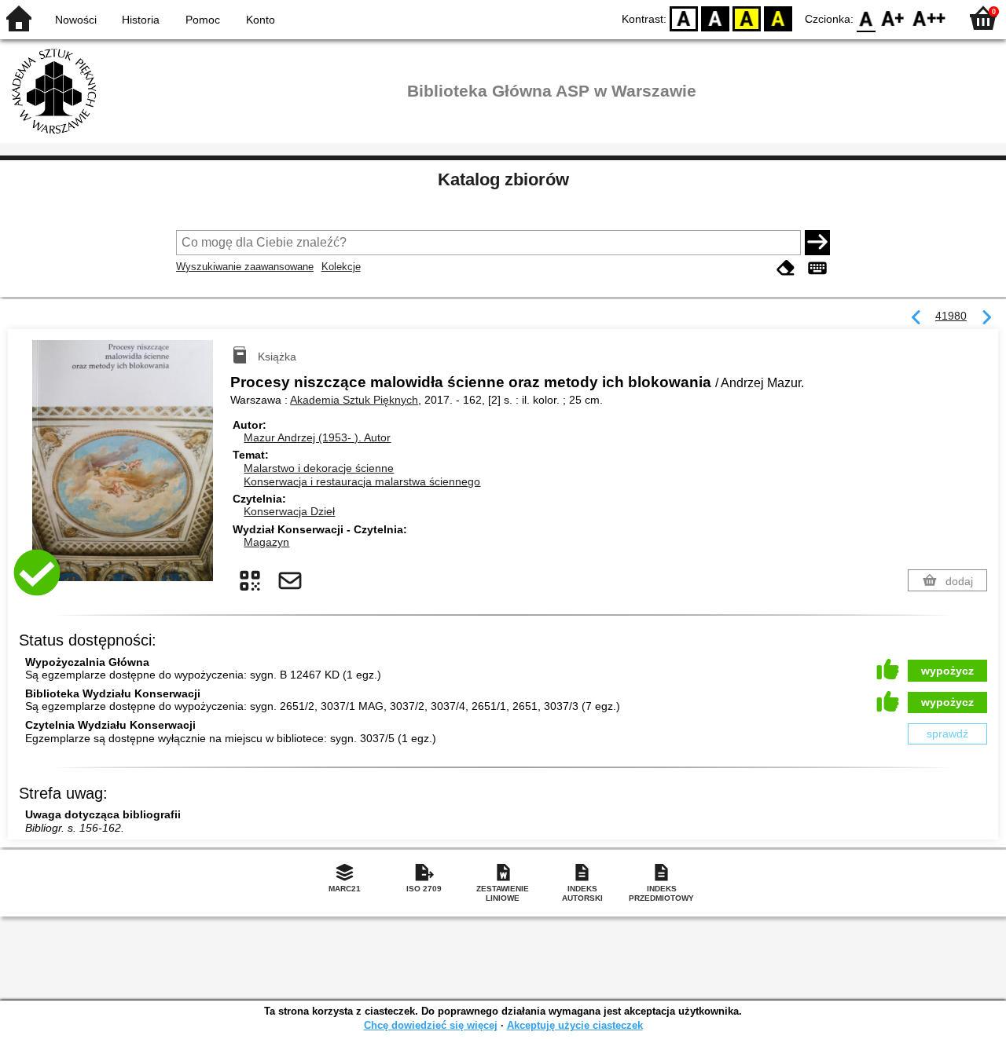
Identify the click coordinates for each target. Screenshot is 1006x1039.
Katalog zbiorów (503, 179)
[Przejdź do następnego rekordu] (986, 318)
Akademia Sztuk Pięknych (354, 399)
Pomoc (202, 19)
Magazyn (266, 542)
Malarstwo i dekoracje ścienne (319, 468)
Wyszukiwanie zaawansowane (245, 267)
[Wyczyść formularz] (786, 268)
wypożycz (947, 670)
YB (746, 17)
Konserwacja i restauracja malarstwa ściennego (362, 481)
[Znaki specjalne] (817, 268)
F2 (929, 17)
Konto (260, 19)
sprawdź (947, 733)
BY (778, 17)
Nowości (76, 19)
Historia (141, 19)
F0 (866, 17)
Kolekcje (341, 267)
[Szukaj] (817, 242)
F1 (893, 17)
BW (715, 17)
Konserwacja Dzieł (289, 511)
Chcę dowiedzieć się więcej (430, 1025)
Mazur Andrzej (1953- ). (317, 437)
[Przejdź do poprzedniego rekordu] (916, 318)
